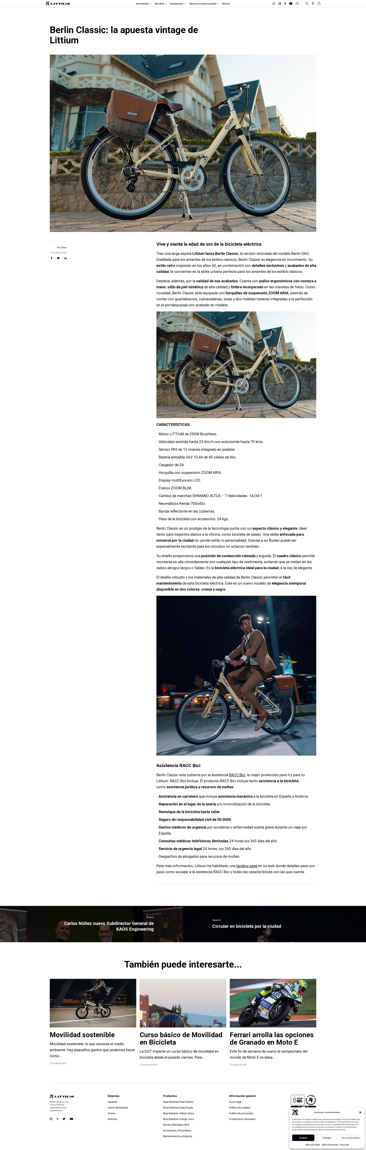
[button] (360, 1112)
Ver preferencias (350, 1138)
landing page (246, 866)
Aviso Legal (344, 1145)
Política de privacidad (330, 1145)
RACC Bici (237, 775)
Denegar (327, 1138)
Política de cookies (312, 1145)
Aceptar (303, 1138)
